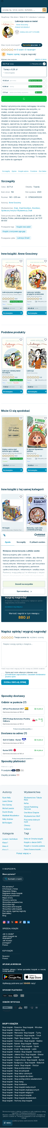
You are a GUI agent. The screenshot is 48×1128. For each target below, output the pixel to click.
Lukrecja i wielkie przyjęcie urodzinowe (35, 293)
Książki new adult (24, 227)
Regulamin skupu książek (12, 893)
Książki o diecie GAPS (33, 842)
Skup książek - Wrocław (32, 1027)
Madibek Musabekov (10, 815)
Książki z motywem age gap (14, 231)
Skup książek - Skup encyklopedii (15, 1071)
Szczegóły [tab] (21, 542)
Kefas (26, 803)
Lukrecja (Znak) (23, 238)
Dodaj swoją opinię (15, 682)
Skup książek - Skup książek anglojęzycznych (20, 1090)
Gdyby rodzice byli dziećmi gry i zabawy (10, 450)
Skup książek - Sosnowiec (12, 1041)
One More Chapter (31, 812)
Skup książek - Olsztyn (29, 1065)
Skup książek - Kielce (10, 1065)
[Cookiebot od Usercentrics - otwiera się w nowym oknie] (34, 535)
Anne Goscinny (28, 253)
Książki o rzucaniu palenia (34, 846)
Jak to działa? (8, 934)
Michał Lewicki (8, 808)
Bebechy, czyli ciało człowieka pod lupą (34, 529)
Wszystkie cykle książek (12, 909)
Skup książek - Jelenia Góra (13, 1054)
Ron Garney (7, 805)
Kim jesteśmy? (8, 887)
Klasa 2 (5, 850)
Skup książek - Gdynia (11, 1057)
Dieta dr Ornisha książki (33, 839)
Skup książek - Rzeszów (12, 1027)
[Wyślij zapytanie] (44, 10)
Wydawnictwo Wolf (32, 816)
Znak (16, 208)
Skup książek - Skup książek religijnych (17, 1092)
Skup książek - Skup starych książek (17, 1095)
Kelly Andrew (7, 819)
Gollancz (27, 829)
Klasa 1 (5, 842)
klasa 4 (5, 846)
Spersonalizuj (23, 591)
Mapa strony (7, 898)
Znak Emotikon (25, 208)
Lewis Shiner (7, 801)
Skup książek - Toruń (32, 1035)
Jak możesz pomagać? (7, 941)
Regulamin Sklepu (9, 891)
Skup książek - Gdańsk (30, 1057)
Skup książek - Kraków (11, 1052)
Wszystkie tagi (8, 904)
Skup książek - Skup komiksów (14, 1084)
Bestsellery (6, 913)
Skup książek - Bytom (35, 1060)
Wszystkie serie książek (12, 907)
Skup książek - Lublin (28, 1049)
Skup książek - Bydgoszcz (13, 1063)
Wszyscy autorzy (9, 900)
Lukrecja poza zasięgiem (12, 292)
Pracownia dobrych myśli (32, 821)
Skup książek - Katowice (31, 1052)
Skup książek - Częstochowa (14, 1060)
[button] (13, 879)
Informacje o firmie (10, 889)
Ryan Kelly (6, 798)
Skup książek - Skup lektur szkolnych (17, 1073)
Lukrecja (30, 371)
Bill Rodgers (7, 823)
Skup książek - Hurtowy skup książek (17, 1101)
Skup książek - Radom (30, 1044)
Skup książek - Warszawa (12, 1033)
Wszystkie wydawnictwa (12, 902)
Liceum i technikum (10, 839)
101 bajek (5, 528)
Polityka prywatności (11, 895)
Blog (4, 915)
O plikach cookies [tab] (37, 542)
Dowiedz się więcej (14, 607)
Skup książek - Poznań (11, 1046)
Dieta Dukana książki (32, 849)
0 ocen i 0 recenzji (25, 49)
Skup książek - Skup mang (12, 1082)
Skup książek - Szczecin (29, 1038)
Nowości (5, 956)
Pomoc (5, 945)
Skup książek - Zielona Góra (13, 1030)
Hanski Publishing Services (31, 808)
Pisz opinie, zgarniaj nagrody (14, 911)
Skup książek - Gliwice (34, 1054)
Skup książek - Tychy (32, 1033)
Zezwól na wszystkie (24, 584)
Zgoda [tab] (7, 542)
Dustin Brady (7, 812)
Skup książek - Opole (30, 1046)
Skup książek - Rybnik (11, 1044)
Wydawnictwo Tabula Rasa (33, 799)
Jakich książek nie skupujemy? (9, 937)
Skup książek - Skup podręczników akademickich (22, 1079)
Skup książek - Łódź (10, 1049)
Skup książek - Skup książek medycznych (19, 1087)
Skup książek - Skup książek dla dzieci (17, 1076)
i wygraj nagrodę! (21, 54)
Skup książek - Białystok (34, 1063)
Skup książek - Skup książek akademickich (19, 1098)
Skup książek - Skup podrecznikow (16, 1068)
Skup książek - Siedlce (33, 1041)
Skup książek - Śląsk (10, 1038)
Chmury (27, 825)
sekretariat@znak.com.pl (24, 218)
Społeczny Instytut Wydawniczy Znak (16, 210)
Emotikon (36, 208)
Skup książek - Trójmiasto (12, 1035)
